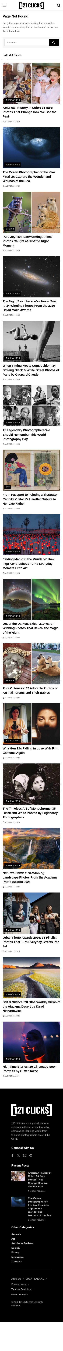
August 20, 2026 (12, 380)
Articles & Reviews (22, 1243)
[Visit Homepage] (31, 5)
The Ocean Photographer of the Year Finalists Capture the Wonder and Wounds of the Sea (29, 176)
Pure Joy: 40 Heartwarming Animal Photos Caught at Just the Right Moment (27, 241)
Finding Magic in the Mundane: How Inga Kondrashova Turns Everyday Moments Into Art (28, 563)
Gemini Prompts (19, 1294)
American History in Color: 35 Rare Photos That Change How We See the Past (29, 112)
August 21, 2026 (12, 250)
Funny (15, 1252)
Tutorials (16, 1261)
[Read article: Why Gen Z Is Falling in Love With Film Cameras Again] (31, 724)
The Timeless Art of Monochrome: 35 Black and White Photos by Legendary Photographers (30, 813)
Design (15, 1247)
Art (8, 487)
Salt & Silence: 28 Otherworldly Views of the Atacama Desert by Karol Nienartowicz (31, 1006)
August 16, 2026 (12, 698)
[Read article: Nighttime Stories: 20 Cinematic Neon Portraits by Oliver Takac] (31, 1042)
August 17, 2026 (12, 509)
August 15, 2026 (12, 822)
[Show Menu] (4, 5)
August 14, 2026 (12, 887)
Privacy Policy (18, 1284)
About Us (16, 1279)
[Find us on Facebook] (12, 1156)
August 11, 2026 (12, 1076)
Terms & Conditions (21, 1289)
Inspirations (13, 100)
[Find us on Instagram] (24, 1156)
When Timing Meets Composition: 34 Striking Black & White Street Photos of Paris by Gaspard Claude (31, 370)
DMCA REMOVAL (35, 1279)
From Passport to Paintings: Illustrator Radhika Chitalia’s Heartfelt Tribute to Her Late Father (30, 499)
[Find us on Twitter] (18, 1155)
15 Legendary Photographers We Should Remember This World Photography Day (26, 434)
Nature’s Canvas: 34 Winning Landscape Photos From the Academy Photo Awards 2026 (30, 877)
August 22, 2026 (12, 121)
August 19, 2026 (12, 444)
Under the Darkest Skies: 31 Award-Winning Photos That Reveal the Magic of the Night (30, 628)
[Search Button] (58, 5)
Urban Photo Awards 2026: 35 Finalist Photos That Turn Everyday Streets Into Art (31, 942)
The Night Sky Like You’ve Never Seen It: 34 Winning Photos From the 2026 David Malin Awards (30, 306)
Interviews (17, 1257)
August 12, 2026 (12, 1016)
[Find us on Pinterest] (30, 1156)
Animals (10, 229)
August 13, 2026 (12, 951)
